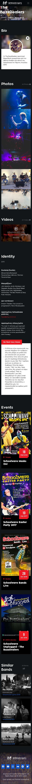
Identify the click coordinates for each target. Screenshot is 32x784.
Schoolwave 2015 (13, 232)
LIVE (23, 232)
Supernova (8, 739)
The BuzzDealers (11, 235)
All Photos (25, 84)
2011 (13, 719)
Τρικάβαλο (5, 317)
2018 (13, 744)
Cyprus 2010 (16, 694)
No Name (8, 690)
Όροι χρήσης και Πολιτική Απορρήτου (16, 779)
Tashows (12, 783)
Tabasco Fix (9, 714)
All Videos (25, 220)
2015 (20, 20)
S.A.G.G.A (13, 317)
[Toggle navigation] (28, 3)
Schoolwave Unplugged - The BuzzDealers (13, 647)
